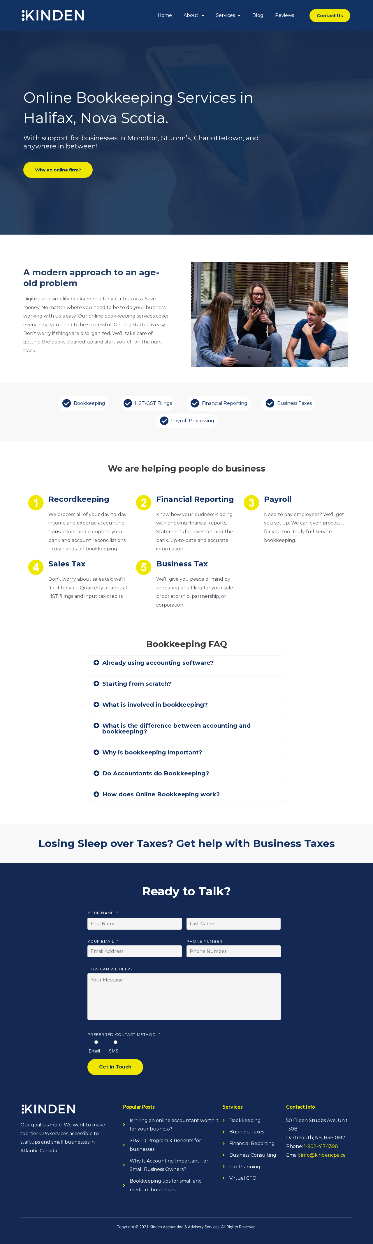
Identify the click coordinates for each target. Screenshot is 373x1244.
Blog (257, 15)
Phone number (204, 941)
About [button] (191, 15)
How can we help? (110, 969)
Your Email (102, 941)
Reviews (284, 15)
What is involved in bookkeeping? (155, 704)
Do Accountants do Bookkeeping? (155, 773)
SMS (113, 1051)
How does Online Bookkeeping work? (161, 794)
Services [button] (225, 15)
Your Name (102, 913)
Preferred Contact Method (123, 1034)
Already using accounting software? (158, 662)
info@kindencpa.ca (323, 1155)
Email (94, 1051)
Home (165, 15)
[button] (186, 662)
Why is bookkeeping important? (152, 752)
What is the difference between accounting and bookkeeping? (176, 728)
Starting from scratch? (136, 683)
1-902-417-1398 (321, 1146)
